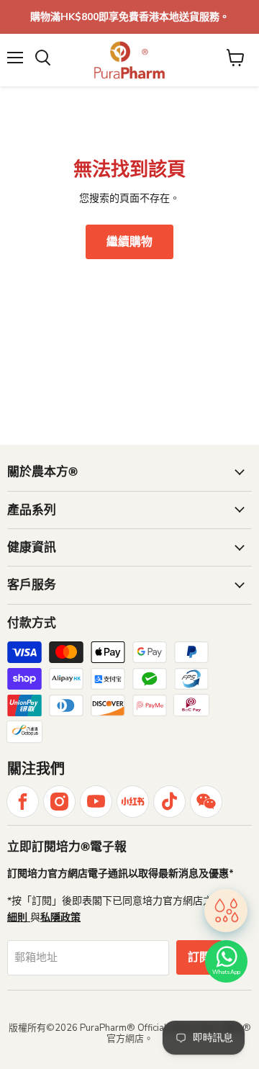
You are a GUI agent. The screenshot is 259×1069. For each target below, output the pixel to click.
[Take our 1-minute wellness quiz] (225, 910)
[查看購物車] (236, 57)
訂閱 (199, 957)
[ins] (59, 801)
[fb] (22, 801)
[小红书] (133, 801)
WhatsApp (226, 972)
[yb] (96, 801)
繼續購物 (129, 242)
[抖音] (169, 801)
